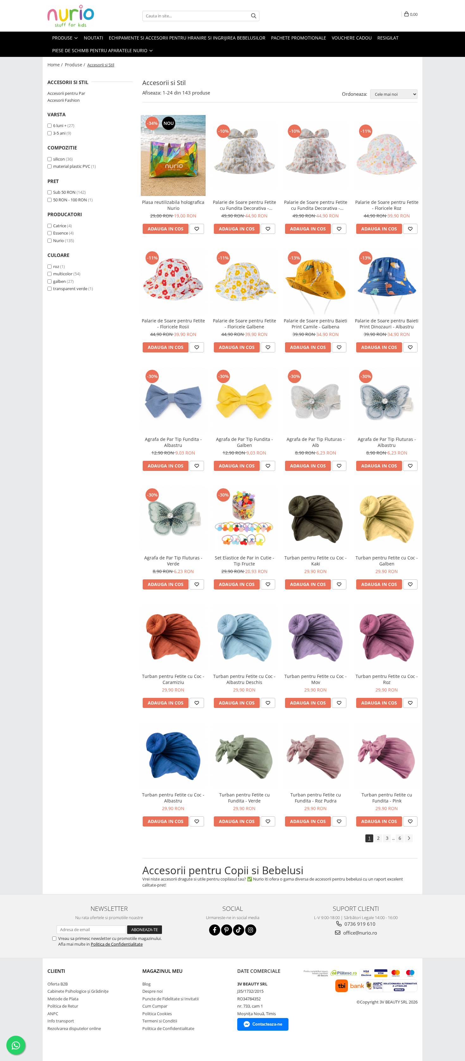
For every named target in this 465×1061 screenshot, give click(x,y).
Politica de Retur (62, 1006)
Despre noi (152, 991)
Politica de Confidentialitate (117, 944)
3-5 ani (59, 133)
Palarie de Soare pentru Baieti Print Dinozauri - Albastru (386, 324)
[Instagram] (250, 930)
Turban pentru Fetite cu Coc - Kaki (315, 561)
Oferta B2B (57, 984)
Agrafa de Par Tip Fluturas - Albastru (387, 442)
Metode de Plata (62, 999)
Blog (146, 984)
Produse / (75, 65)
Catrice (59, 226)
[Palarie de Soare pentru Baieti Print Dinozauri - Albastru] (386, 282)
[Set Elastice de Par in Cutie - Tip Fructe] (244, 519)
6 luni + (59, 125)
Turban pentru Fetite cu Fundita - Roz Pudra (315, 798)
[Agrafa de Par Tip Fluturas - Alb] (315, 400)
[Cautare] (253, 16)
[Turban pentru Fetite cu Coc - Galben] (386, 519)
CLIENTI (56, 971)
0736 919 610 (359, 924)
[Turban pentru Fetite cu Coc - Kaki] (315, 519)
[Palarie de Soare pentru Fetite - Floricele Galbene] (244, 282)
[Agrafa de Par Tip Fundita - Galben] (244, 400)
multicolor (62, 274)
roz (56, 266)
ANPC (52, 1013)
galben (59, 281)
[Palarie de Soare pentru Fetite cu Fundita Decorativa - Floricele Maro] (315, 155)
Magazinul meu (162, 971)
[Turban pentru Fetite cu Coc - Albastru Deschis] (244, 637)
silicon (59, 159)
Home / (55, 65)
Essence (60, 233)
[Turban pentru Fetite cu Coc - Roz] (386, 637)
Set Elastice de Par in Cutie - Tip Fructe (244, 561)
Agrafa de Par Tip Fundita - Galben (244, 442)
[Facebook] (214, 930)
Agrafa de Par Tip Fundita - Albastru (173, 442)
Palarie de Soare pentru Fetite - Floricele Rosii (173, 324)
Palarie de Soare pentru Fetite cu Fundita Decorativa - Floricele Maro (315, 205)
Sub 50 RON (64, 192)
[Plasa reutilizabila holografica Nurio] (173, 155)
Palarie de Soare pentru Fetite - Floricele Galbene (244, 324)
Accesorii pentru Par (66, 93)
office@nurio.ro (359, 933)
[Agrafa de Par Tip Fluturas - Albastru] (386, 400)
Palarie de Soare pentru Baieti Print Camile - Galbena (315, 324)
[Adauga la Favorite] (196, 229)
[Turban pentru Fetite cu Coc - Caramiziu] (173, 637)
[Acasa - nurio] (79, 16)
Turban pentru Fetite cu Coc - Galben (387, 561)
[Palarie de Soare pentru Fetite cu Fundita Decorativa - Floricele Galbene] (244, 155)
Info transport (60, 1021)
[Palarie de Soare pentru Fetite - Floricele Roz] (386, 155)
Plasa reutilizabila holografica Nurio (173, 205)
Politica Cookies (157, 1013)
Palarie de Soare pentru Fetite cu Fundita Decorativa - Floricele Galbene (244, 205)
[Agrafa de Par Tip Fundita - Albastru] (173, 400)
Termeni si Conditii (159, 1021)
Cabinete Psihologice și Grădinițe (77, 991)
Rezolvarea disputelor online (74, 1028)
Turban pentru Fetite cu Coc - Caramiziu (173, 679)
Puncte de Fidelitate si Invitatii (170, 999)
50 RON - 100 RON (70, 200)
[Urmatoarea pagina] (409, 838)
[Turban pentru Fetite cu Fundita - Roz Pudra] (315, 756)
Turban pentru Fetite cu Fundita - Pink (387, 798)
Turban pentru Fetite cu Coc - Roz (387, 679)
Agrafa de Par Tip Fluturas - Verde (173, 561)
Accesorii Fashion (63, 100)
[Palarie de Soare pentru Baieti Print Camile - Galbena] (315, 282)
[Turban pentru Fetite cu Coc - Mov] (315, 637)
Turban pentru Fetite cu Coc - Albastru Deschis (244, 679)
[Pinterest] (226, 930)
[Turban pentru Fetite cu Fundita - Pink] (386, 756)
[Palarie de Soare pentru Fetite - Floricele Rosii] (173, 282)
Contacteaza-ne (267, 1024)
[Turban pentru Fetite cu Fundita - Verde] (244, 756)
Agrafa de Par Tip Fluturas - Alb (316, 442)
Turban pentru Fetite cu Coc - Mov (315, 679)
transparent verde (70, 288)
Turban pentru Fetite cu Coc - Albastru (173, 798)
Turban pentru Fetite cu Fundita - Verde (244, 798)
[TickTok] (238, 930)
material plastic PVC (71, 166)
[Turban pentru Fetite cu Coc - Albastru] (173, 756)
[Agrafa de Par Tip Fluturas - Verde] (173, 519)
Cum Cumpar (154, 1006)
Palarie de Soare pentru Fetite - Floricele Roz (386, 205)
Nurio (58, 240)
